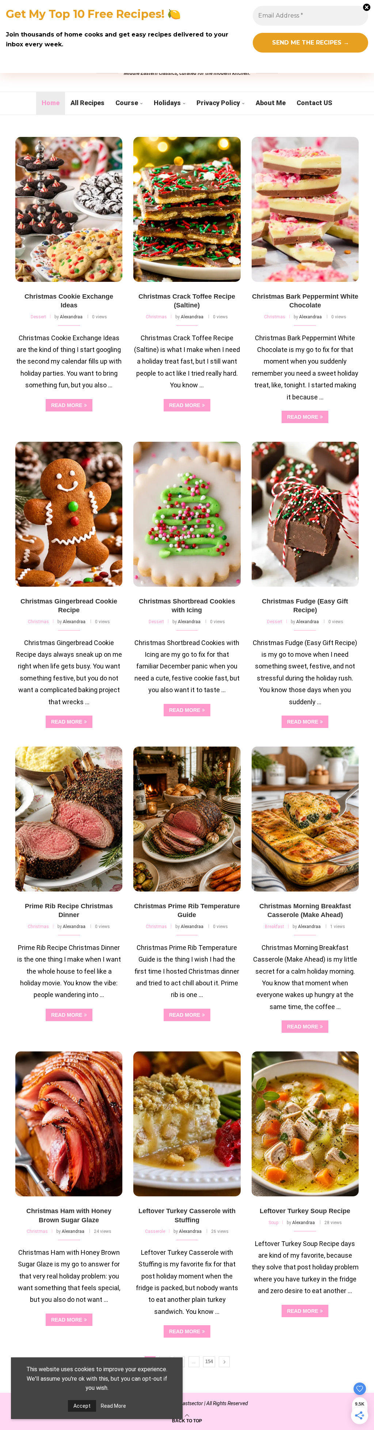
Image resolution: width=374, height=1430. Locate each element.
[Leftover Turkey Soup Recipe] (305, 1123)
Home (51, 103)
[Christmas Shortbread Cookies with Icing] (186, 514)
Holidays (167, 103)
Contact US (314, 103)
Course (126, 103)
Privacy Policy (218, 103)
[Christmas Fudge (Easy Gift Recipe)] (305, 514)
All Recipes (87, 103)
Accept (82, 1406)
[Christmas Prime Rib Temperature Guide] (186, 819)
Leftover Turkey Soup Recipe (305, 1211)
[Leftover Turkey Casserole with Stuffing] (186, 1123)
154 (209, 1361)
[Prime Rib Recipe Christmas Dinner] (68, 819)
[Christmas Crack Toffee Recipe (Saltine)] (186, 209)
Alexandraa (71, 316)
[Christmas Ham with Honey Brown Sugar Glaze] (68, 1123)
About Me (271, 103)
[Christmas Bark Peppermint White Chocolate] (305, 209)
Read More (113, 1405)
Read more (66, 405)
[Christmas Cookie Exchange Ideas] (68, 209)
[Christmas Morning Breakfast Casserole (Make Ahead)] (305, 819)
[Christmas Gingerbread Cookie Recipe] (68, 514)
